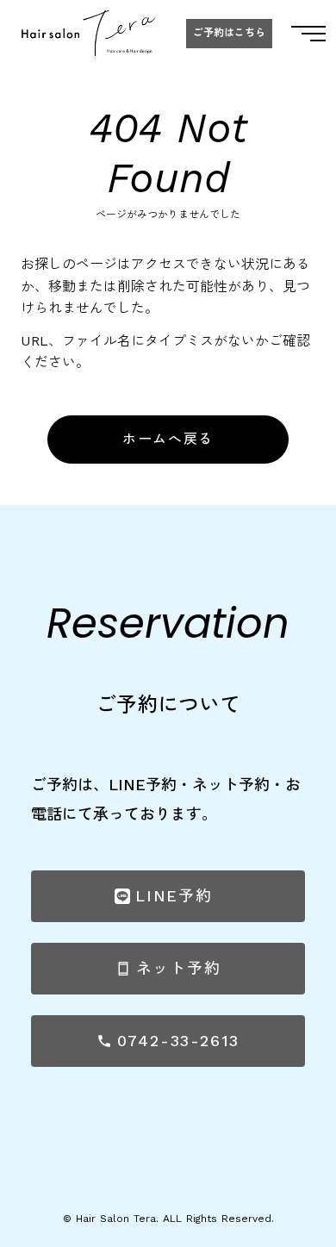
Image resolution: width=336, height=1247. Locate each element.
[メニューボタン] (308, 33)
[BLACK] (88, 33)
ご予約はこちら (229, 33)
